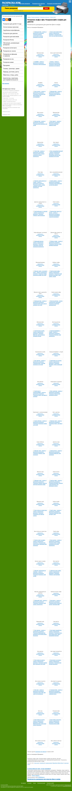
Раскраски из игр (8, 59)
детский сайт (42, 763)
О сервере (29, 783)
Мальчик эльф (40, 471)
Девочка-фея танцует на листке (56, 233)
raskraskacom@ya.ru (67, 786)
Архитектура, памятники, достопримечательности (10, 79)
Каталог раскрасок (35, 17)
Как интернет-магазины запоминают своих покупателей (11, 108)
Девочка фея (40, 142)
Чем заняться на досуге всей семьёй (9, 92)
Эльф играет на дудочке (56, 381)
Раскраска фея (56, 711)
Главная (29, 17)
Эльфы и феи (52, 17)
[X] (9, 19)
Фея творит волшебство (56, 651)
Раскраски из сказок (9, 51)
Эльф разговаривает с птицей (56, 352)
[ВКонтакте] (3, 19)
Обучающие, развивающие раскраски (11, 43)
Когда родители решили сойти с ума (9, 99)
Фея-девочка (40, 381)
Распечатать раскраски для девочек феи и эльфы (43, 779)
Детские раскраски (25, 3)
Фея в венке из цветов (40, 681)
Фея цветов (56, 621)
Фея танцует (56, 142)
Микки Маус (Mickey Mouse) (58, 763)
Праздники (6, 65)
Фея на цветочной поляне (56, 53)
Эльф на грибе (56, 501)
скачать (40, 56)
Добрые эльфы (56, 262)
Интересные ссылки (41, 783)
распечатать (40, 54)
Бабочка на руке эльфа (56, 591)
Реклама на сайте (50, 783)
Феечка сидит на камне (40, 561)
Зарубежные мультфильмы (11, 30)
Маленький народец (40, 262)
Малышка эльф (40, 501)
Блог (40, 5)
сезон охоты (36, 763)
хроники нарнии (48, 763)
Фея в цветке (56, 561)
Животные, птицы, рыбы (10, 75)
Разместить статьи (6, 114)
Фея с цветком (56, 412)
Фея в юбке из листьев (56, 740)
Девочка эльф (56, 442)
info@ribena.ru (41, 777)
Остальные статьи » (6, 111)
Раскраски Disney (8, 40)
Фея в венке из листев (40, 740)
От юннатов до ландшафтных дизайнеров (10, 90)
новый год (21, 10)
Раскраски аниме (8, 62)
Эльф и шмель (56, 202)
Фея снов (40, 711)
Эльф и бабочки (40, 442)
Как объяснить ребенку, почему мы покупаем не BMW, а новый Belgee (12, 105)
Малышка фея (56, 112)
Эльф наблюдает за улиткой (40, 232)
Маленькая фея (40, 53)
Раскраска (11, 2)
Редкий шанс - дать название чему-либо (10, 93)
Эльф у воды (56, 531)
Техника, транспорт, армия (11, 68)
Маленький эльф (40, 621)
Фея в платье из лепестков (40, 531)
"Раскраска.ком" (68, 784)
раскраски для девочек (40, 751)
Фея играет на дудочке (56, 681)
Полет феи (40, 172)
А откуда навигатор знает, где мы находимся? (11, 103)
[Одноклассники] (6, 19)
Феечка (56, 82)
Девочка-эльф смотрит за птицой (40, 202)
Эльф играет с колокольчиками (40, 412)
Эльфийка (40, 82)
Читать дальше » (36, 775)
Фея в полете (40, 112)
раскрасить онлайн (40, 55)
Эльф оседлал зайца (56, 292)
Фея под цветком (56, 322)
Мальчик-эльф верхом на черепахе (40, 592)
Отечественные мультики (10, 27)
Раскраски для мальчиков (54, 3)
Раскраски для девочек (38, 3)
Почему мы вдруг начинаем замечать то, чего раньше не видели (11, 96)
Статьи (34, 783)
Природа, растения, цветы (11, 72)
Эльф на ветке (56, 471)
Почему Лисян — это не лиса (8, 98)
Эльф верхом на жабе (40, 352)
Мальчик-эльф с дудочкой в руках (40, 293)
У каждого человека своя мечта (8, 101)
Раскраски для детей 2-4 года (12, 24)
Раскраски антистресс (10, 48)
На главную (23, 783)
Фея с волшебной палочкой (56, 172)
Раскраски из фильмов (10, 55)
